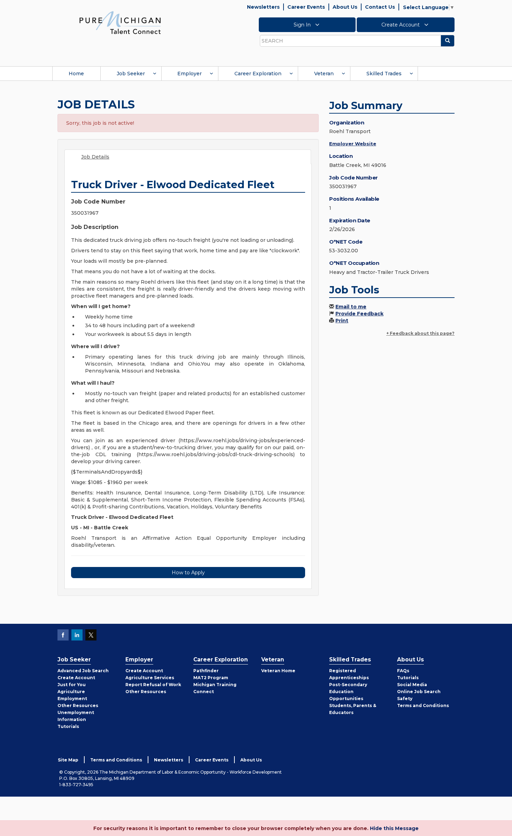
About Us (345, 7)
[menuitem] (76, 73)
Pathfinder (206, 670)
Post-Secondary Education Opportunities (348, 691)
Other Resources (77, 705)
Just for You (71, 684)
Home (76, 73)
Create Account (401, 25)
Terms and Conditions (423, 705)
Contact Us (380, 7)
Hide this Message (394, 828)
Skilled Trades (384, 73)
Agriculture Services (149, 677)
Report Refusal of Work (153, 684)
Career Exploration (257, 73)
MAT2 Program (210, 677)
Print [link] (341, 320)
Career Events (306, 7)
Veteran (324, 73)
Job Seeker (131, 73)
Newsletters (263, 7)
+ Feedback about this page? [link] (420, 333)
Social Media (412, 684)
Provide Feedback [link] (359, 313)
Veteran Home (278, 670)
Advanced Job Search (83, 670)
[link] (120, 22)
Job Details (95, 157)
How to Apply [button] (188, 572)
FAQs (403, 670)
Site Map (68, 759)
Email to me (350, 307)
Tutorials (68, 726)
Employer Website (352, 143)
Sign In (303, 25)
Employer (189, 73)
